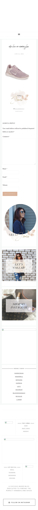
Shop (26, 425)
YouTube (12, 478)
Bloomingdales (19, 393)
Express (19, 383)
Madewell (19, 376)
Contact (26, 431)
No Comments (19, 108)
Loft (19, 386)
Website (5, 185)
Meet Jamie (26, 428)
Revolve (19, 396)
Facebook (12, 472)
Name (5, 169)
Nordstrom (19, 373)
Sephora (19, 380)
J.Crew (19, 399)
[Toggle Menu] (3, 2)
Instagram (12, 475)
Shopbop (19, 389)
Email (5, 177)
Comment (6, 136)
